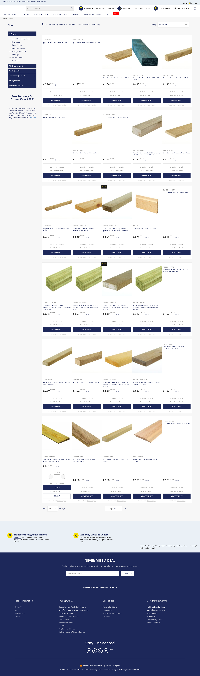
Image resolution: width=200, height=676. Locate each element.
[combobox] (50, 8)
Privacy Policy (107, 610)
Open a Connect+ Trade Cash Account (72, 607)
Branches (17, 538)
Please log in (61, 105)
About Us (62, 626)
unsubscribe (124, 566)
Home (5, 19)
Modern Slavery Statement (112, 613)
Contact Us (18, 607)
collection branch (26, 1)
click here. (32, 117)
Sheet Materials (60, 14)
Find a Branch (19, 613)
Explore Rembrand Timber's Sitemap (72, 632)
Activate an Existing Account (69, 616)
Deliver (57, 487)
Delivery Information (66, 623)
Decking (75, 14)
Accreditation (107, 616)
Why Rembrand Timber (67, 629)
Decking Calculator (153, 623)
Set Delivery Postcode (57, 92)
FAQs (108, 14)
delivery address (14, 1)
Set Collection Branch (57, 95)
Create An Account (92, 14)
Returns (17, 616)
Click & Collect (64, 619)
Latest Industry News (154, 619)
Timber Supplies (41, 14)
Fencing (25, 14)
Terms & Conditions (110, 607)
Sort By (153, 25)
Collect (57, 496)
